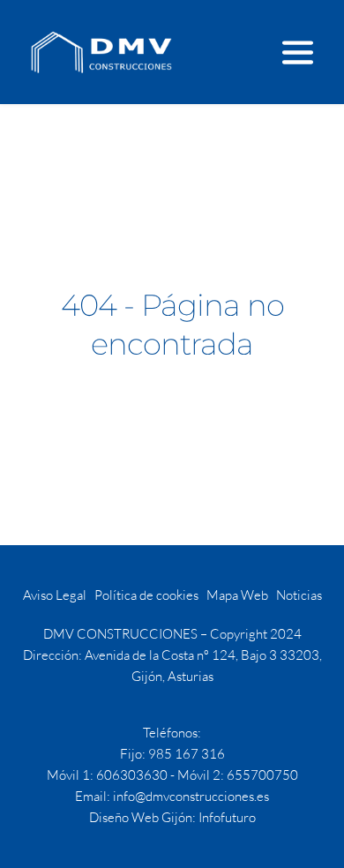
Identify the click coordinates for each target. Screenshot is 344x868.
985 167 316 (186, 753)
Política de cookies (146, 595)
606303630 (132, 775)
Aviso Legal (54, 595)
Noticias (299, 595)
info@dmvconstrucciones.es (191, 796)
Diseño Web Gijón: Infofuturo (172, 817)
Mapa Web (237, 595)
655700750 (262, 775)
